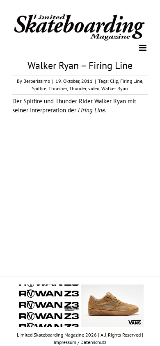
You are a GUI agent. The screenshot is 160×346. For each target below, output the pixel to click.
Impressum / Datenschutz (80, 342)
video (93, 88)
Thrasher (57, 88)
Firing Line (131, 80)
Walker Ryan (114, 88)
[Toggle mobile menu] (143, 47)
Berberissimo (36, 80)
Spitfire (39, 88)
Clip (114, 80)
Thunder (77, 88)
